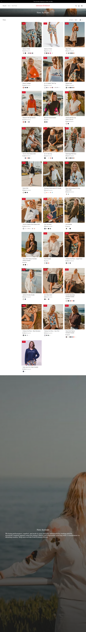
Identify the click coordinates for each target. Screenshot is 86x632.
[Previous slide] (1, 1)
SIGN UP (71, 624)
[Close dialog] (84, 605)
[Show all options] (59, 87)
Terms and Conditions (71, 627)
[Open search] (76, 5)
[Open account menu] (78, 5)
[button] (76, 19)
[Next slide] (84, 1)
